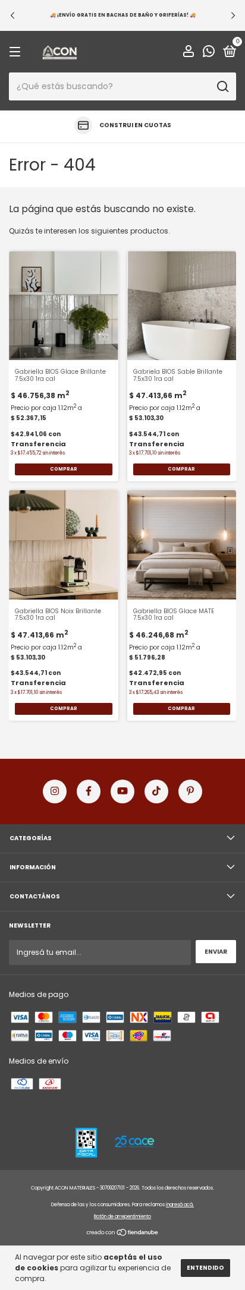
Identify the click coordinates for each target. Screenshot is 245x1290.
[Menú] (17, 52)
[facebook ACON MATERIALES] (88, 791)
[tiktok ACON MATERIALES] (156, 791)
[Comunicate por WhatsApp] (209, 53)
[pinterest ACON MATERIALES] (190, 791)
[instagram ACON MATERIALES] (55, 791)
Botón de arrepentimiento (122, 1216)
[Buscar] (222, 86)
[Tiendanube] (123, 1234)
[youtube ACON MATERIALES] (122, 791)
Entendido (205, 1267)
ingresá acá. (180, 1204)
